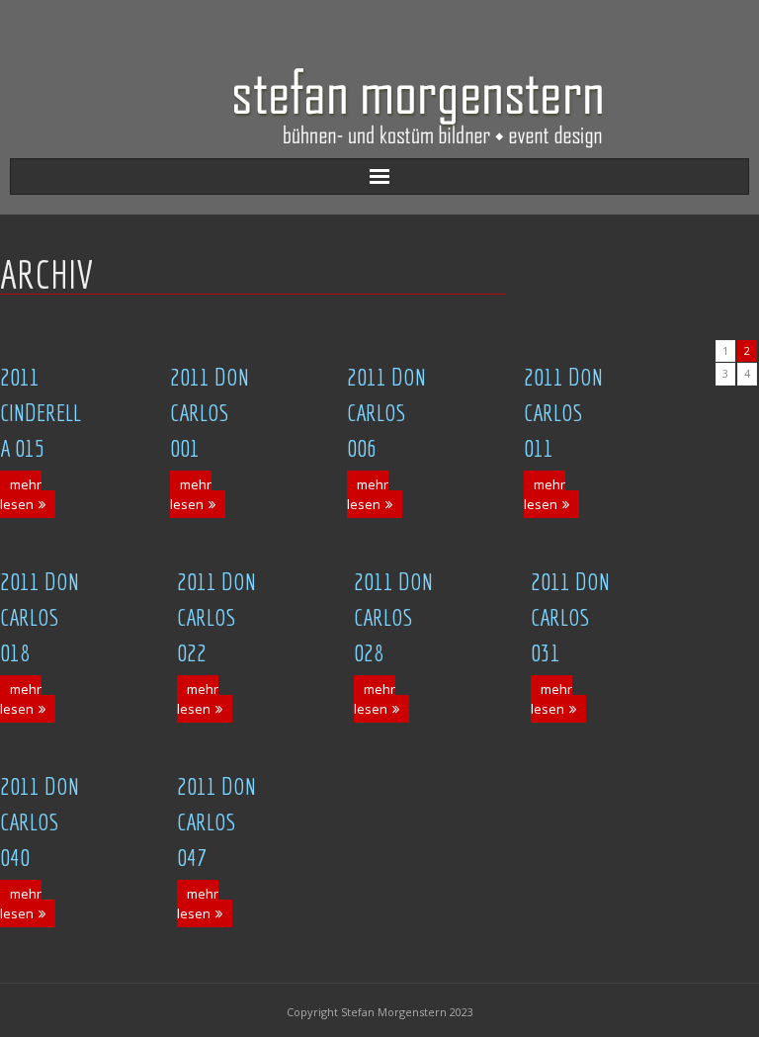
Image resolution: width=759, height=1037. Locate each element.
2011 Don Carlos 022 (216, 616)
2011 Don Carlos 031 (570, 616)
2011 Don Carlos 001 (209, 412)
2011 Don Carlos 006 (386, 412)
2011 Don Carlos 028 (393, 616)
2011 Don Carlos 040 (39, 821)
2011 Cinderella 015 (40, 412)
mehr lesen (21, 494)
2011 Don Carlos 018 (39, 616)
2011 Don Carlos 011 (563, 412)
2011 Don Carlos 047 (216, 821)
